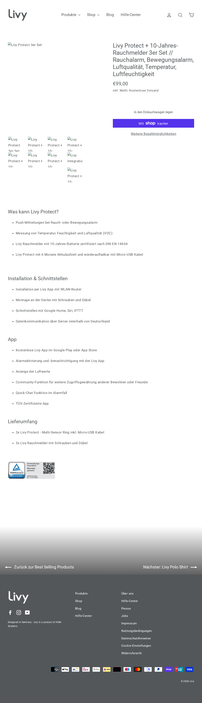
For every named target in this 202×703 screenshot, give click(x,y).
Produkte (69, 14)
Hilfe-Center (131, 14)
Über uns (127, 593)
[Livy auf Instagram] (18, 612)
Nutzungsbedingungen (136, 631)
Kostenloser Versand (143, 90)
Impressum (129, 623)
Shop (91, 14)
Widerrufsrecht (131, 653)
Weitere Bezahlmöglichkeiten (153, 134)
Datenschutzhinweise (136, 638)
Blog (110, 14)
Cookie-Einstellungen (136, 645)
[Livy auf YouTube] (27, 612)
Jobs (124, 616)
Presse (126, 608)
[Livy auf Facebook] (10, 612)
